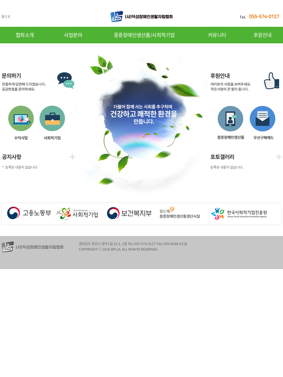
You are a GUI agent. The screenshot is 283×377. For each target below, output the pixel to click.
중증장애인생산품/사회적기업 (144, 35)
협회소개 (25, 35)
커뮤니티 (217, 35)
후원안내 (262, 35)
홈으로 (6, 16)
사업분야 (73, 35)
